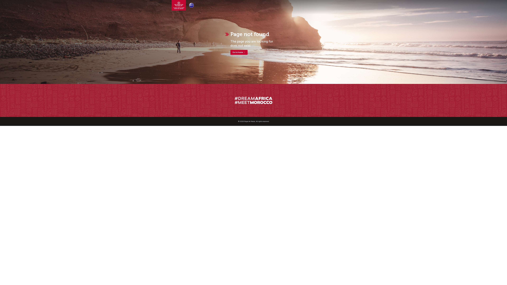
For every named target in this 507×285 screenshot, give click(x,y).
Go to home (238, 52)
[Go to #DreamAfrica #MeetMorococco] (253, 100)
